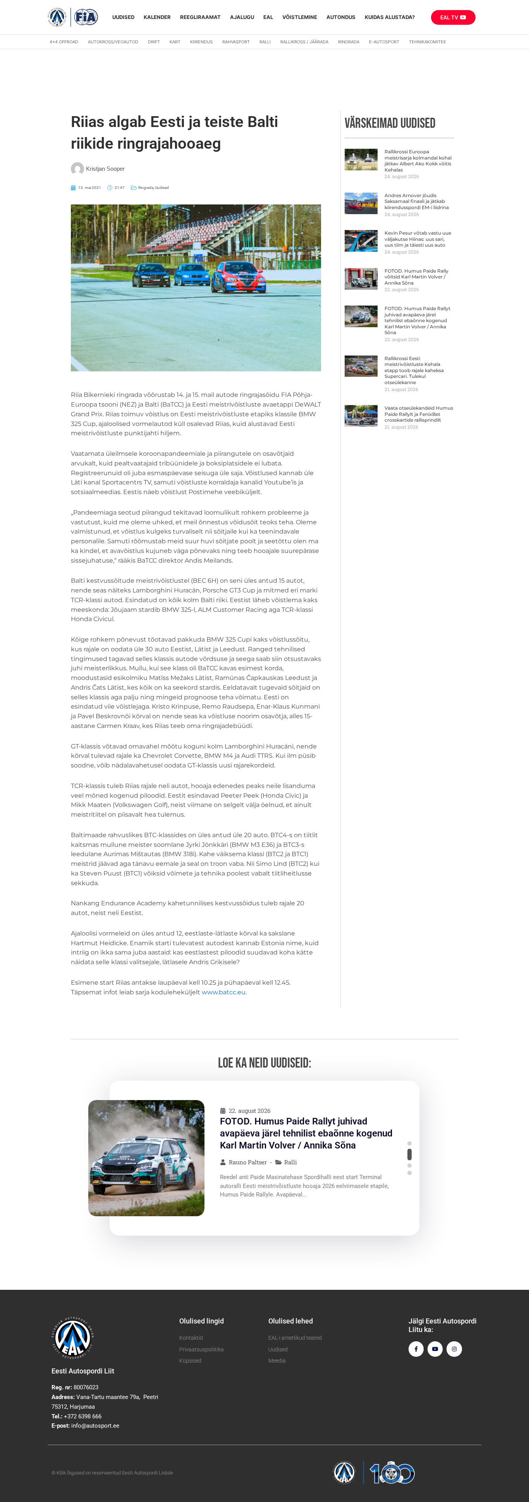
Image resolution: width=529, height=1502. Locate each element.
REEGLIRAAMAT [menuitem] (200, 17)
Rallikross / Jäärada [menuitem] (304, 42)
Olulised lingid (201, 1321)
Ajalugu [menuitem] (242, 17)
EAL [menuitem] (268, 17)
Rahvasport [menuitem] (236, 42)
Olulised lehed (290, 1321)
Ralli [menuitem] (265, 42)
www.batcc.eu (224, 992)
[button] (409, 1144)
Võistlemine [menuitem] (299, 17)
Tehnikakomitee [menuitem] (427, 42)
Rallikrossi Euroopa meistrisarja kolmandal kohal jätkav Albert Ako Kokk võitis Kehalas (418, 161)
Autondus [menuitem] (341, 17)
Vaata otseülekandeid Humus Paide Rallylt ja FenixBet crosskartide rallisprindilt (419, 414)
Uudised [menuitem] (123, 17)
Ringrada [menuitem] (348, 42)
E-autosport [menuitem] (384, 42)
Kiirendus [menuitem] (201, 42)
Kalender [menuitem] (157, 17)
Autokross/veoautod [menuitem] (113, 42)
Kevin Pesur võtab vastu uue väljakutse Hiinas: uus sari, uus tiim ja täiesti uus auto (418, 239)
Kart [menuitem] (175, 42)
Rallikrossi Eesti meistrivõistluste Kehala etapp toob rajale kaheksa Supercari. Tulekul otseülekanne (414, 370)
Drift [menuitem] (154, 42)
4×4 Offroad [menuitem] (64, 42)
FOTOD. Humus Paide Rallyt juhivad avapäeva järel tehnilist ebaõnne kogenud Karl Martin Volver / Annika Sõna (417, 320)
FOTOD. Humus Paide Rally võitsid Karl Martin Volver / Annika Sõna (416, 277)
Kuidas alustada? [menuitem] (390, 17)
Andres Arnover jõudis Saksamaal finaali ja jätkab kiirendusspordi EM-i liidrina (417, 201)
